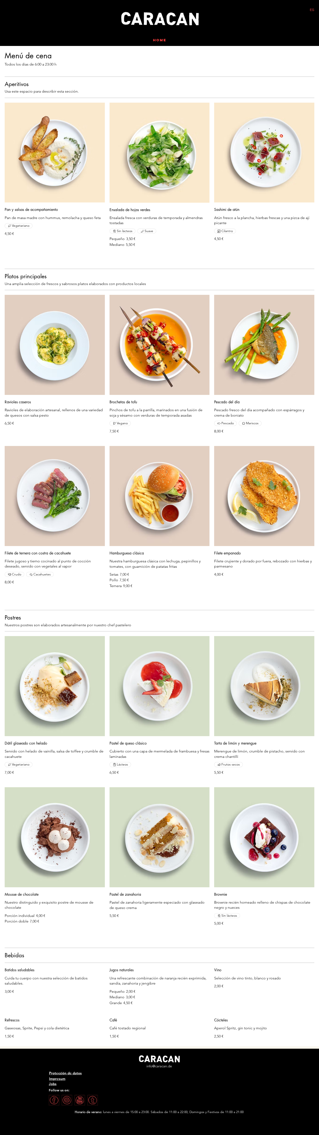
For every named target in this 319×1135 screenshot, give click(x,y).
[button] (270, 23)
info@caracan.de (159, 1066)
